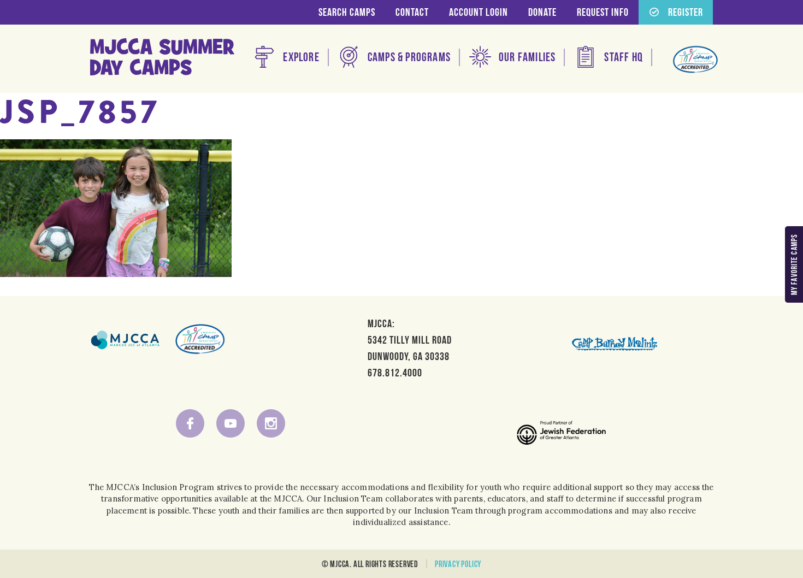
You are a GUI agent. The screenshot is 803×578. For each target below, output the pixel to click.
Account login (478, 12)
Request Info (603, 12)
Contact (412, 12)
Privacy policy (458, 563)
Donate (542, 12)
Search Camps (346, 12)
